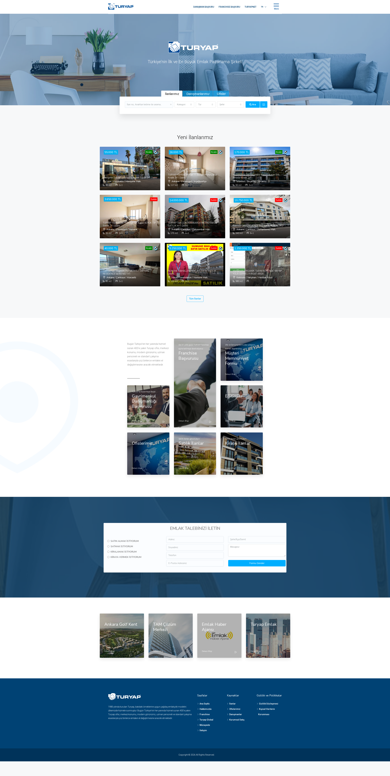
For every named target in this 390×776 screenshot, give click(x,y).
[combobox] (184, 104)
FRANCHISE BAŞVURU (229, 7)
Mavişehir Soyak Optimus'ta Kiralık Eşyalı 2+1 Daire (130, 177)
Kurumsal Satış (236, 719)
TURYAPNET (250, 7)
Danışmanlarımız (198, 93)
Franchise (205, 714)
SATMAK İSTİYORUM (122, 546)
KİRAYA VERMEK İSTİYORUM (126, 557)
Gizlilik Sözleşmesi (268, 703)
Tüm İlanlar (195, 298)
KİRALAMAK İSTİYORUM (124, 551)
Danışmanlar (235, 714)
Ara (254, 104)
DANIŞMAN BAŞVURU (203, 7)
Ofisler (221, 93)
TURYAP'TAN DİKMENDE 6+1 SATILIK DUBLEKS (258, 225)
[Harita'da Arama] (263, 104)
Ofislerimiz (234, 709)
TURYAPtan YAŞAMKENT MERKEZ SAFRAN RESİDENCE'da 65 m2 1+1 (126, 272)
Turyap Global (206, 719)
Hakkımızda (205, 709)
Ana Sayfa (204, 703)
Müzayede (205, 725)
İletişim (203, 730)
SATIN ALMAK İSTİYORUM (125, 541)
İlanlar (232, 703)
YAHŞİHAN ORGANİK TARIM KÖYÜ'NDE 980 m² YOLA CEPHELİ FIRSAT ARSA (257, 272)
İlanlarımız (172, 93)
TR (262, 7)
